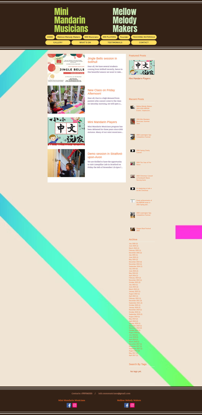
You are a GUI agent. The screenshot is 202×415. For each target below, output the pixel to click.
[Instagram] (74, 405)
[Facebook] (69, 405)
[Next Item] (151, 67)
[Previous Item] (133, 67)
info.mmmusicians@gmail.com (114, 393)
